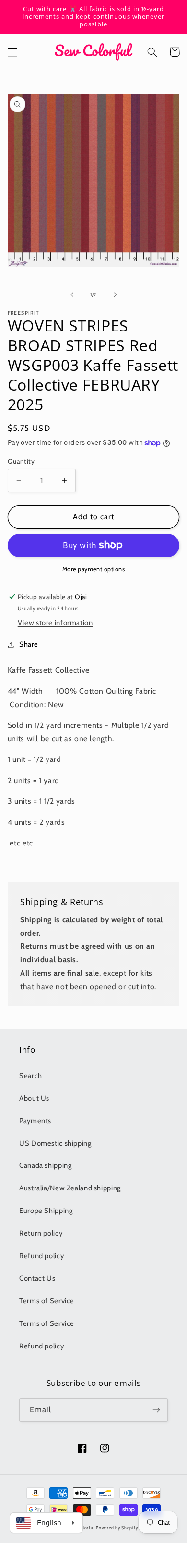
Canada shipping (45, 1165)
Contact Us (37, 1278)
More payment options (93, 569)
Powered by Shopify (117, 1527)
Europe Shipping (45, 1210)
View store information (55, 622)
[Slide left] (71, 294)
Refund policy (41, 1255)
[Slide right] (115, 294)
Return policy (40, 1233)
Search (30, 1075)
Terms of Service (46, 1301)
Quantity (21, 461)
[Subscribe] (156, 1410)
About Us (34, 1098)
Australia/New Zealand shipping (70, 1188)
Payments (35, 1120)
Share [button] (28, 644)
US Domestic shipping (55, 1143)
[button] (12, 52)
